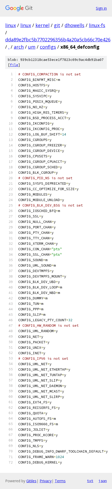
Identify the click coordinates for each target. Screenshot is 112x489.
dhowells (74, 25)
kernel (42, 25)
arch (19, 47)
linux (10, 25)
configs (48, 47)
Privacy (46, 480)
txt (90, 480)
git (57, 25)
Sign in (101, 8)
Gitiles (31, 480)
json (102, 480)
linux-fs (97, 25)
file (14, 65)
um (31, 47)
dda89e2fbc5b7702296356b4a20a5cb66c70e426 (57, 39)
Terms (60, 480)
